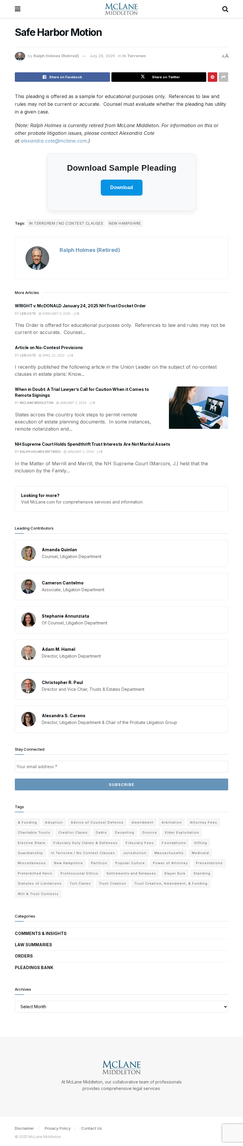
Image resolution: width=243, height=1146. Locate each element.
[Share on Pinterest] (212, 77)
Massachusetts (169, 853)
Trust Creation (112, 883)
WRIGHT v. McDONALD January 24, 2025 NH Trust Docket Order (80, 305)
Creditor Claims (73, 832)
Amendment (143, 822)
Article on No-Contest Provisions (49, 347)
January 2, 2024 (73, 403)
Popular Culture (130, 863)
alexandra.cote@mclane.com (54, 141)
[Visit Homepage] (121, 9)
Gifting (200, 843)
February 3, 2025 (56, 313)
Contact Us (91, 1128)
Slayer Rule (175, 873)
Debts (101, 832)
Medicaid (200, 853)
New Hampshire (125, 223)
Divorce (149, 832)
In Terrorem (134, 55)
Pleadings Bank (34, 967)
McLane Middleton (36, 403)
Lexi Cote (28, 313)
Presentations (209, 863)
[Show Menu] (17, 9)
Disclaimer (24, 1128)
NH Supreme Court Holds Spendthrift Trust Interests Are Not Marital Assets (92, 444)
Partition (99, 863)
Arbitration (172, 822)
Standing (202, 873)
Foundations (174, 843)
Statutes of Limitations (40, 883)
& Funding (27, 822)
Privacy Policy (58, 1128)
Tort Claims (80, 883)
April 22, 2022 (53, 355)
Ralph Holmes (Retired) (56, 55)
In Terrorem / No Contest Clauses (66, 223)
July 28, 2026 (102, 55)
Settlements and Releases (131, 873)
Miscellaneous (32, 863)
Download (121, 187)
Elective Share (31, 843)
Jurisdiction (134, 853)
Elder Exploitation (182, 832)
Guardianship (30, 853)
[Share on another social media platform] (223, 77)
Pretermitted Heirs (35, 873)
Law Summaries (33, 944)
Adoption (54, 822)
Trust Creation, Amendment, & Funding (170, 883)
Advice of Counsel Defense (97, 822)
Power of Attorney (170, 863)
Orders (24, 955)
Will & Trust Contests (38, 894)
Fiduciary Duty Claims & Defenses (85, 843)
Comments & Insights (41, 933)
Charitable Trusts (34, 832)
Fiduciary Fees (140, 843)
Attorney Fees (203, 822)
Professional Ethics (79, 873)
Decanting (124, 832)
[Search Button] (225, 9)
